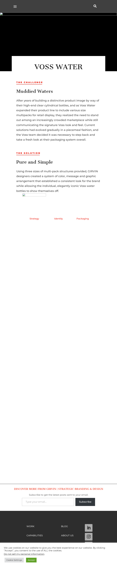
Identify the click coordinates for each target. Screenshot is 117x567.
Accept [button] (31, 560)
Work (30, 526)
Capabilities (35, 535)
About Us (67, 535)
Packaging (82, 218)
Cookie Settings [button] (14, 560)
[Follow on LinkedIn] (88, 528)
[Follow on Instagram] (88, 537)
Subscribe (85, 501)
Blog (64, 526)
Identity (58, 218)
